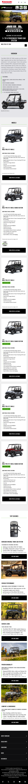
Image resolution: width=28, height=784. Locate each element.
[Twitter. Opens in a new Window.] (8, 781)
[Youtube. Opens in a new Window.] (19, 781)
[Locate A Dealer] (19, 2)
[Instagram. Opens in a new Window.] (14, 781)
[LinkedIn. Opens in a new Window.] (25, 781)
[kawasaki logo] (11, 2)
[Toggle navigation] (25, 2)
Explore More (15, 556)
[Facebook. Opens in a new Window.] (2, 781)
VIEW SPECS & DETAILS (14, 178)
